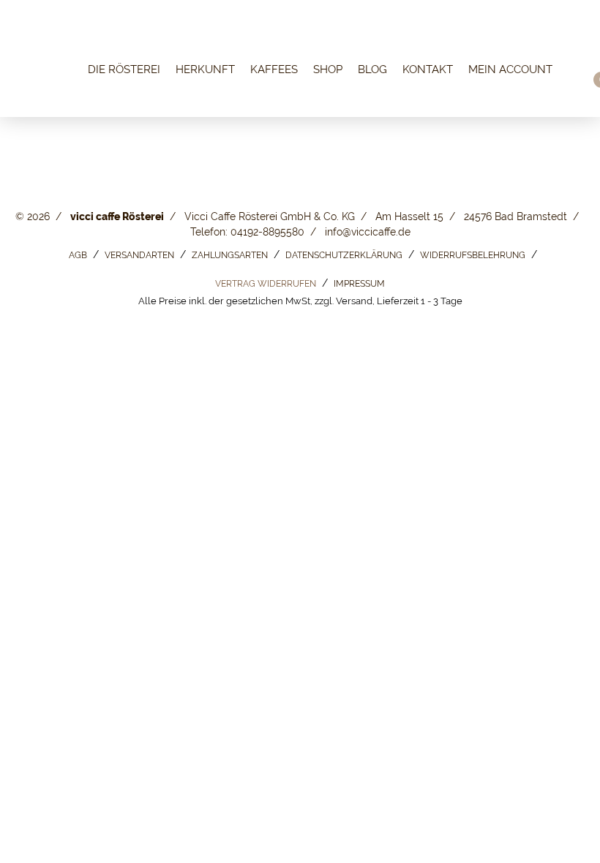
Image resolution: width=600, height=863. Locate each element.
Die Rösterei (124, 70)
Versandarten (139, 255)
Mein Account (510, 70)
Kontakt (427, 70)
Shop (327, 70)
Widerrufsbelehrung (472, 255)
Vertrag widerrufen (265, 284)
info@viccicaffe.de (367, 232)
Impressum (359, 284)
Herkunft (205, 70)
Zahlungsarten (230, 255)
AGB (78, 255)
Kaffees (274, 70)
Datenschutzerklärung (343, 255)
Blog (372, 70)
